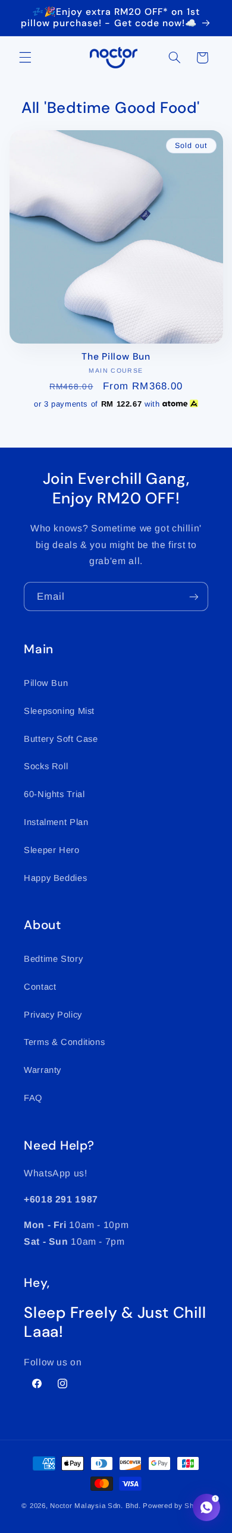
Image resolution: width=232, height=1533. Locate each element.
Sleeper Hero (52, 850)
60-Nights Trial (54, 794)
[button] (25, 57)
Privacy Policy (53, 1014)
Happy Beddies (55, 878)
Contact (40, 986)
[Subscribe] (194, 596)
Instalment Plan (56, 822)
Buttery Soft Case (61, 739)
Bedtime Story (53, 959)
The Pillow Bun (116, 357)
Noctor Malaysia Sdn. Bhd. (95, 1505)
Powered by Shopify (176, 1505)
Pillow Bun (46, 683)
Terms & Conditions (64, 1042)
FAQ (33, 1098)
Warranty (42, 1070)
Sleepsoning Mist (59, 711)
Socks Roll (46, 766)
